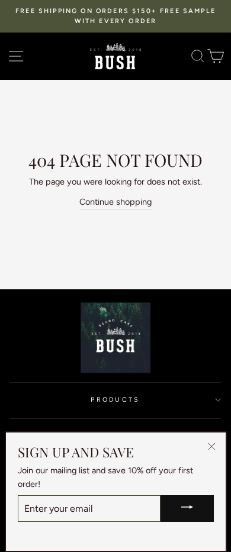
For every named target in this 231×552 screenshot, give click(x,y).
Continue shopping (115, 201)
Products (115, 399)
